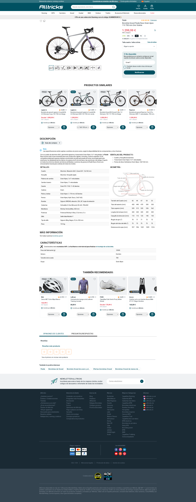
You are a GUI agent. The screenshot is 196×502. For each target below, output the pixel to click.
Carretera (62, 13)
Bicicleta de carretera (129, 423)
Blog (91, 396)
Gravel (72, 13)
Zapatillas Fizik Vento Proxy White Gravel (111, 300)
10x (128, 36)
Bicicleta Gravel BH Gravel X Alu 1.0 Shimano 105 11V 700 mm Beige (111, 113)
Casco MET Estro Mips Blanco (50, 299)
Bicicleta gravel (127, 428)
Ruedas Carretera (128, 407)
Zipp (108, 425)
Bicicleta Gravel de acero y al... (78, 369)
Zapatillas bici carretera (130, 419)
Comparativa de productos (75, 419)
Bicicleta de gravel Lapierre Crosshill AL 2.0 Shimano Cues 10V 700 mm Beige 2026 (53, 113)
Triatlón (107, 13)
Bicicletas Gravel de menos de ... (127, 369)
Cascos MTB (126, 414)
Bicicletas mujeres (128, 412)
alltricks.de (150, 403)
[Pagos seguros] (78, 451)
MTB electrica (126, 421)
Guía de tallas (152, 42)
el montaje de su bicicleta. (105, 246)
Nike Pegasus (111, 401)
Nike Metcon (111, 398)
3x (132, 36)
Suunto (109, 403)
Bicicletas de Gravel (55, 369)
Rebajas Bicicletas (96, 403)
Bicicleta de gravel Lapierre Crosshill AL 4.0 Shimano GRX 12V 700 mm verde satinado (83, 113)
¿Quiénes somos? (46, 396)
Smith (109, 414)
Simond (109, 407)
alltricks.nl (149, 410)
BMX (89, 13)
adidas (109, 430)
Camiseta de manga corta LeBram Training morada (82, 300)
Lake (108, 412)
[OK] (141, 381)
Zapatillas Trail (127, 416)
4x (137, 36)
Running (44, 13)
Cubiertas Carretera (128, 401)
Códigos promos (95, 405)
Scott (109, 434)
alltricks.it (149, 405)
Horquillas (125, 410)
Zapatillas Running (128, 396)
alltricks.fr (149, 398)
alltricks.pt (149, 407)
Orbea (109, 428)
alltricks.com (150, 401)
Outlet (152, 13)
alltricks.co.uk (151, 396)
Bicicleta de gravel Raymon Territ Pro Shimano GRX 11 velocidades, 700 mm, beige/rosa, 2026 (141, 113)
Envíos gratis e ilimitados (114, 1)
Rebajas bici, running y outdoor (50, 416)
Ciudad (81, 13)
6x (141, 36)
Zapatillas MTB (127, 403)
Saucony (110, 405)
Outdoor (98, 13)
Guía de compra (51, 143)
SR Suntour (111, 419)
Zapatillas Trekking (128, 434)
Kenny (109, 421)
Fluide (124, 20)
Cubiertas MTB (127, 398)
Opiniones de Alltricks (73, 407)
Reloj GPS (125, 425)
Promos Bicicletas (96, 407)
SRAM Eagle (111, 432)
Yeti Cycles (110, 410)
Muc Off (109, 423)
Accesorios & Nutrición (122, 13)
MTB (53, 13)
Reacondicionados (140, 13)
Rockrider (110, 396)
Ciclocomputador (128, 437)
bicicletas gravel (57, 236)
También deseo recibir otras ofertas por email (139, 67)
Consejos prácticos (73, 416)
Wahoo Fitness (112, 416)
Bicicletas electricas (129, 405)
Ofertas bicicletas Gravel (102, 369)
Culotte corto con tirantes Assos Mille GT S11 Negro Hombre (141, 300)
